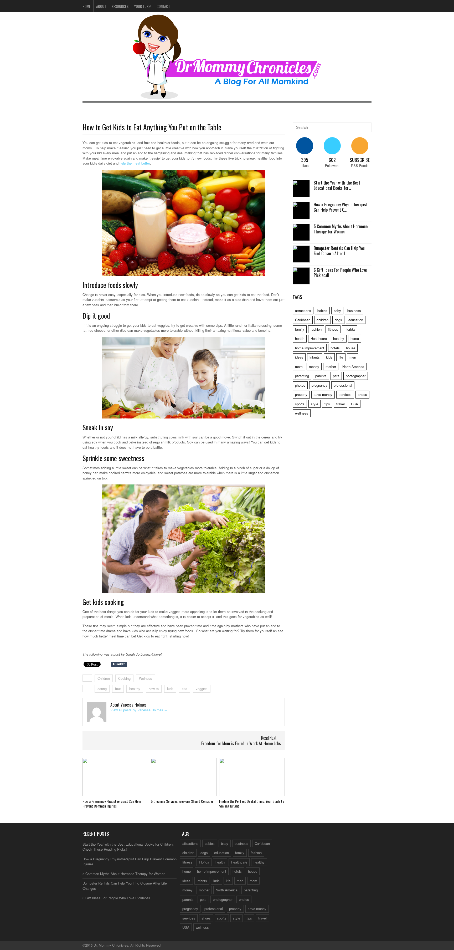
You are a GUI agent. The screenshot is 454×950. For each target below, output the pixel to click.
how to (154, 688)
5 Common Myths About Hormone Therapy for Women (341, 229)
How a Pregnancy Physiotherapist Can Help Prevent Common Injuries (111, 803)
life (341, 357)
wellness (301, 413)
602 (332, 159)
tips (184, 688)
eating (102, 688)
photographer (355, 375)
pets (336, 375)
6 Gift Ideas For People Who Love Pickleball (340, 273)
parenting (302, 375)
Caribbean (302, 319)
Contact (163, 6)
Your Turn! (142, 6)
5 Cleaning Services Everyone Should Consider (182, 801)
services (345, 394)
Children (103, 678)
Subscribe (360, 159)
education (355, 319)
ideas (299, 357)
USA (354, 403)
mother (331, 366)
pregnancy (319, 385)
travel (340, 403)
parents (321, 375)
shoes (362, 394)
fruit (118, 688)
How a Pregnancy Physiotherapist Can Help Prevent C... (341, 207)
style (314, 403)
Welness (145, 678)
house (350, 347)
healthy (134, 688)
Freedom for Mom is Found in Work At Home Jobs (241, 743)
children (322, 319)
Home (86, 6)
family (299, 329)
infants (314, 357)
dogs (338, 319)
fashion (316, 329)
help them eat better (135, 163)
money (314, 366)
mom (299, 366)
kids (170, 688)
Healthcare (319, 338)
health (299, 338)
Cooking (124, 678)
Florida (349, 329)
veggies (202, 688)
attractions (303, 310)
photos (300, 385)
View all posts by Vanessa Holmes (139, 709)
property (301, 394)
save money (323, 394)
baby (337, 310)
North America (353, 366)
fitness (333, 329)
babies (322, 310)
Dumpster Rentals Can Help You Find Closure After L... (339, 251)
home (354, 338)
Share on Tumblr (119, 664)
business (354, 310)
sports (300, 403)
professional (343, 385)
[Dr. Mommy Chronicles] (227, 96)
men (352, 357)
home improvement (309, 347)
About (101, 6)
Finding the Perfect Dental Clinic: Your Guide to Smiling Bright (251, 803)
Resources (120, 6)
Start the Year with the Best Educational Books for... (337, 185)
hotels (335, 347)
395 (304, 159)
